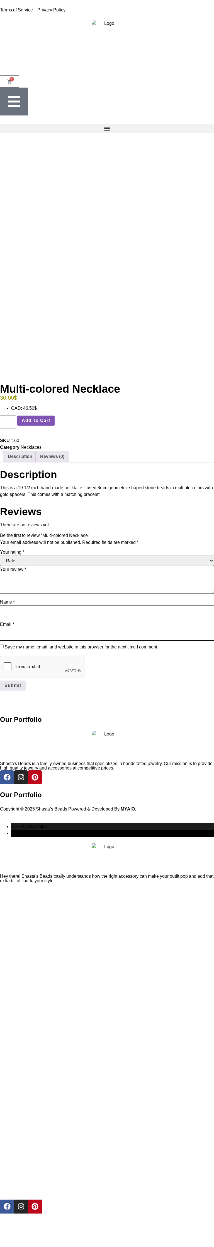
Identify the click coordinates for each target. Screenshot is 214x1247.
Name (7, 602)
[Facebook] (7, 1207)
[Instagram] (21, 1207)
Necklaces (31, 447)
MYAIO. (128, 809)
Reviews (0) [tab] (52, 456)
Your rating (12, 552)
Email (7, 624)
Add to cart (36, 420)
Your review (13, 569)
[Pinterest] (35, 1207)
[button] (107, 128)
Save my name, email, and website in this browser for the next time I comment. (81, 647)
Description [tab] (20, 456)
